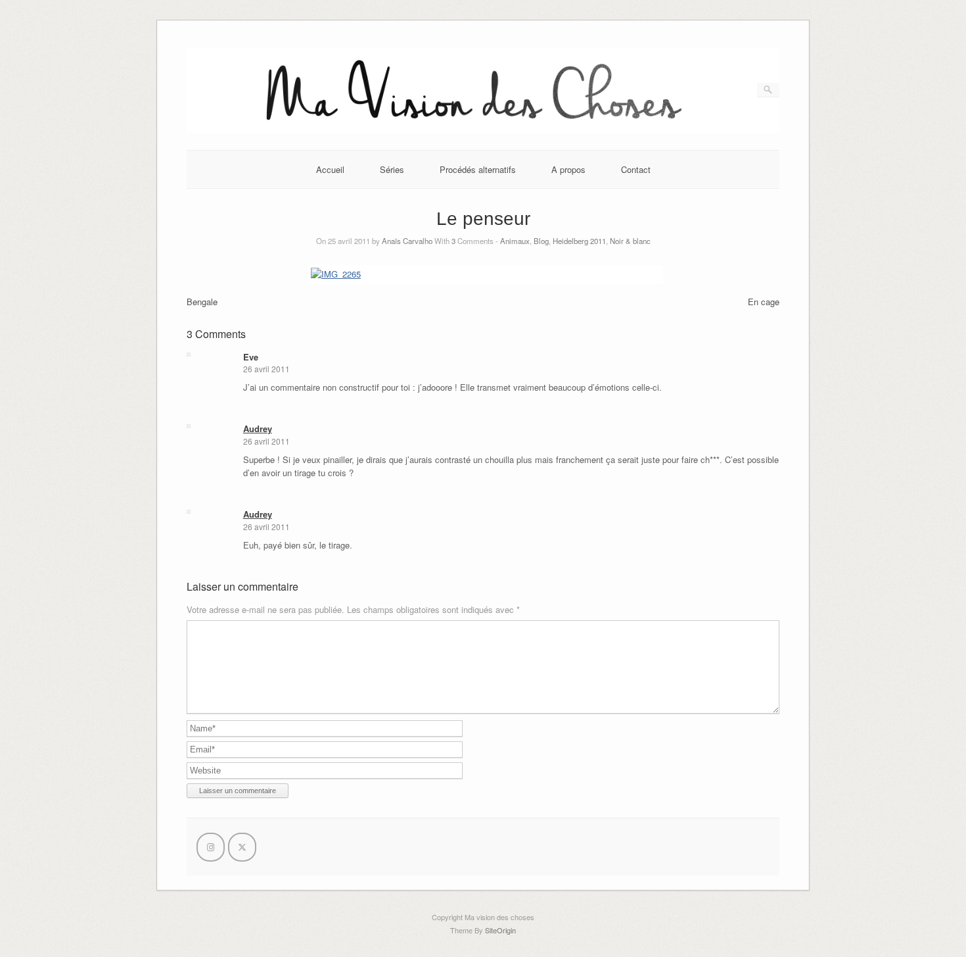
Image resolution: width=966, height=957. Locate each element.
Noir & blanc (630, 240)
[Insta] (210, 847)
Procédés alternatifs (478, 169)
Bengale (202, 301)
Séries (392, 169)
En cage (763, 301)
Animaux (515, 240)
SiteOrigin (500, 930)
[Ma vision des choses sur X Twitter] (242, 847)
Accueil (330, 169)
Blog (541, 240)
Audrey (257, 428)
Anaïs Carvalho (407, 240)
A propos (568, 169)
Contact (636, 169)
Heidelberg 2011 (579, 240)
